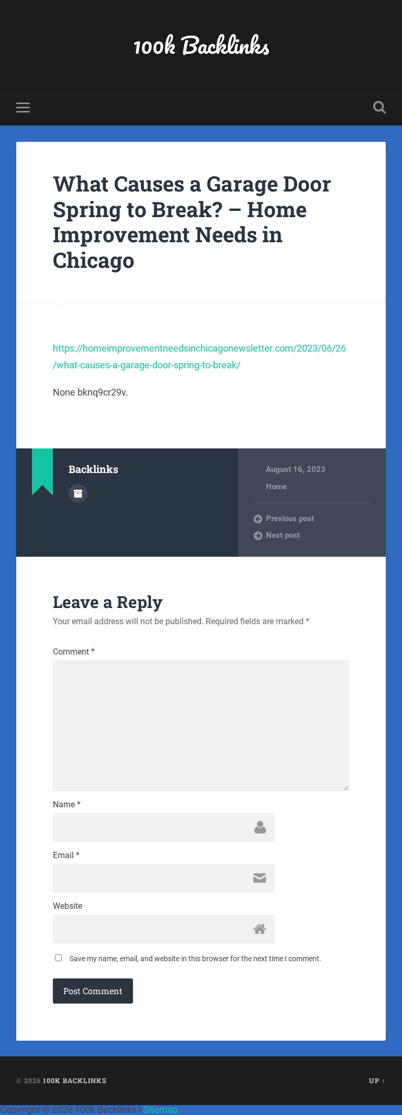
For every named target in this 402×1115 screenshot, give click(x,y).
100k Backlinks (201, 44)
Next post (283, 535)
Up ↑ (377, 1080)
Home (276, 486)
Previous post (290, 518)
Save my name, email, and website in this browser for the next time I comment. (195, 958)
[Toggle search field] (379, 107)
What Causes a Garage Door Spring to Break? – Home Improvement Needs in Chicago (192, 222)
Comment (74, 652)
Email (66, 855)
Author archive (78, 493)
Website (67, 906)
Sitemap (160, 1109)
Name (67, 805)
